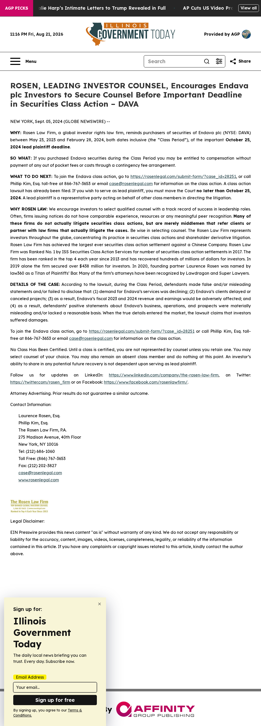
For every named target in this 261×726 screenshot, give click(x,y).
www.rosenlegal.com (38, 479)
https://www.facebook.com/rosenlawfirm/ (146, 382)
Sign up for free (55, 700)
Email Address (30, 677)
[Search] (207, 61)
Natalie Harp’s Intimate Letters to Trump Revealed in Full (97, 8)
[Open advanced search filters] (219, 61)
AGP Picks (16, 8)
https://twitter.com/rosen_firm (40, 382)
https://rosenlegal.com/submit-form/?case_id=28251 (183, 176)
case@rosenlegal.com (131, 183)
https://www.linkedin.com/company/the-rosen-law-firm (163, 375)
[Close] (99, 604)
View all (249, 7)
